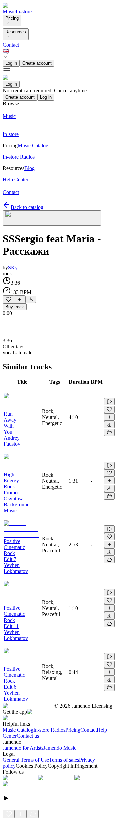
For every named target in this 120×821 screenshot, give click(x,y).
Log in (11, 63)
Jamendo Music (59, 748)
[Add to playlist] (19, 299)
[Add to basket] (109, 432)
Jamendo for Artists (23, 748)
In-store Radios (49, 730)
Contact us (28, 736)
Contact (11, 45)
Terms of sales (64, 760)
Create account (37, 63)
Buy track (14, 306)
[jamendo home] (14, 5)
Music (9, 11)
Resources (15, 31)
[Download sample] (30, 299)
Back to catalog (27, 207)
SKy (13, 267)
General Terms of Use (26, 760)
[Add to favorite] (8, 299)
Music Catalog (18, 730)
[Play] (52, 218)
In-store (24, 11)
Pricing (12, 18)
